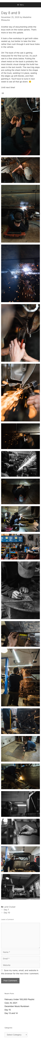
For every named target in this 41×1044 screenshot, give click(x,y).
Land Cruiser (9, 907)
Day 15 (8, 1010)
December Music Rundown (17, 1006)
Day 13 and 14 (11, 1013)
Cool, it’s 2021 (11, 1003)
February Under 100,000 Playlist (19, 999)
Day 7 (6, 910)
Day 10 (7, 912)
